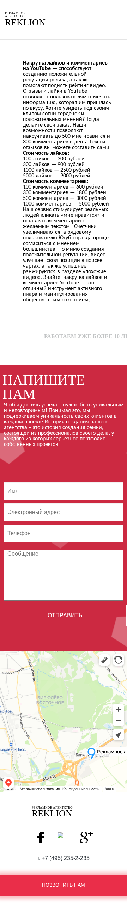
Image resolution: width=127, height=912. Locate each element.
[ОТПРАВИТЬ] (63, 515)
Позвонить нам (63, 885)
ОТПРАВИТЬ (65, 615)
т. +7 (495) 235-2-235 (63, 858)
